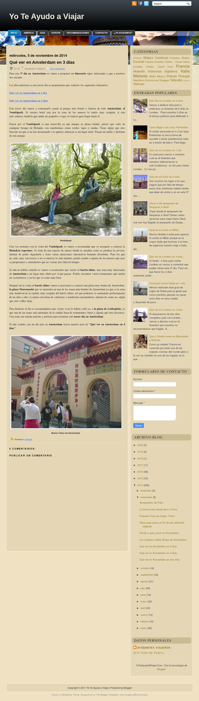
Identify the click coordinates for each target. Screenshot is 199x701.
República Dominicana (145, 80)
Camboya (161, 57)
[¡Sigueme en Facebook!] (140, 4)
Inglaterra (171, 71)
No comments (57, 68)
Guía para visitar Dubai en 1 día (167, 283)
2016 (140, 471)
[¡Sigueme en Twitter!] (146, 4)
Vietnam (138, 84)
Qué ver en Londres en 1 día (165, 150)
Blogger (161, 669)
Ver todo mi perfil (148, 653)
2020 (140, 445)
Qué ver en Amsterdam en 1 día (28, 93)
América (29, 32)
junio (144, 595)
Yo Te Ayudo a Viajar (46, 16)
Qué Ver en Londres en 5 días (166, 100)
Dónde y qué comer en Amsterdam (159, 533)
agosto (145, 581)
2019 (140, 451)
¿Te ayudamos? (123, 32)
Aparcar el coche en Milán (164, 230)
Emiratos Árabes (180, 58)
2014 (140, 485)
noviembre (147, 497)
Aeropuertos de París (151, 502)
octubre (145, 568)
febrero (145, 621)
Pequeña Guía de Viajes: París (157, 516)
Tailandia (176, 80)
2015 (140, 478)
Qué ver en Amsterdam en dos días (160, 559)
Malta (152, 76)
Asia (42, 32)
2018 (140, 458)
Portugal (184, 76)
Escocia (138, 61)
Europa (55, 32)
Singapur (164, 80)
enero (144, 628)
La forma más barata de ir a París (158, 509)
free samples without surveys (134, 694)
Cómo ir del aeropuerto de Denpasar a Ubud (163, 205)
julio (143, 588)
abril (143, 608)
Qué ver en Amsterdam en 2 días (28, 101)
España (149, 62)
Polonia (172, 76)
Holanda (28, 439)
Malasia (140, 76)
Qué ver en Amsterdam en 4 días (158, 546)
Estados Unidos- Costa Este (153, 66)
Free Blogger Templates (107, 694)
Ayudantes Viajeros (154, 647)
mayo (144, 601)
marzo (144, 615)
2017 (140, 465)
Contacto (101, 32)
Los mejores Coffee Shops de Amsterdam (163, 540)
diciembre (146, 490)
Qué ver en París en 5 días (164, 177)
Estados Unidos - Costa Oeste (172, 62)
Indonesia (154, 71)
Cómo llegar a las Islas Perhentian (168, 127)
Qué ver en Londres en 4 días (166, 256)
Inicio (14, 32)
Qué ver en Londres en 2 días (166, 310)
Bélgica (148, 57)
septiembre (147, 575)
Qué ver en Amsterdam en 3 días (42, 62)
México (161, 76)
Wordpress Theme (70, 694)
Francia (183, 66)
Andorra (137, 58)
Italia (185, 71)
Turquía (186, 80)
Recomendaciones (78, 32)
